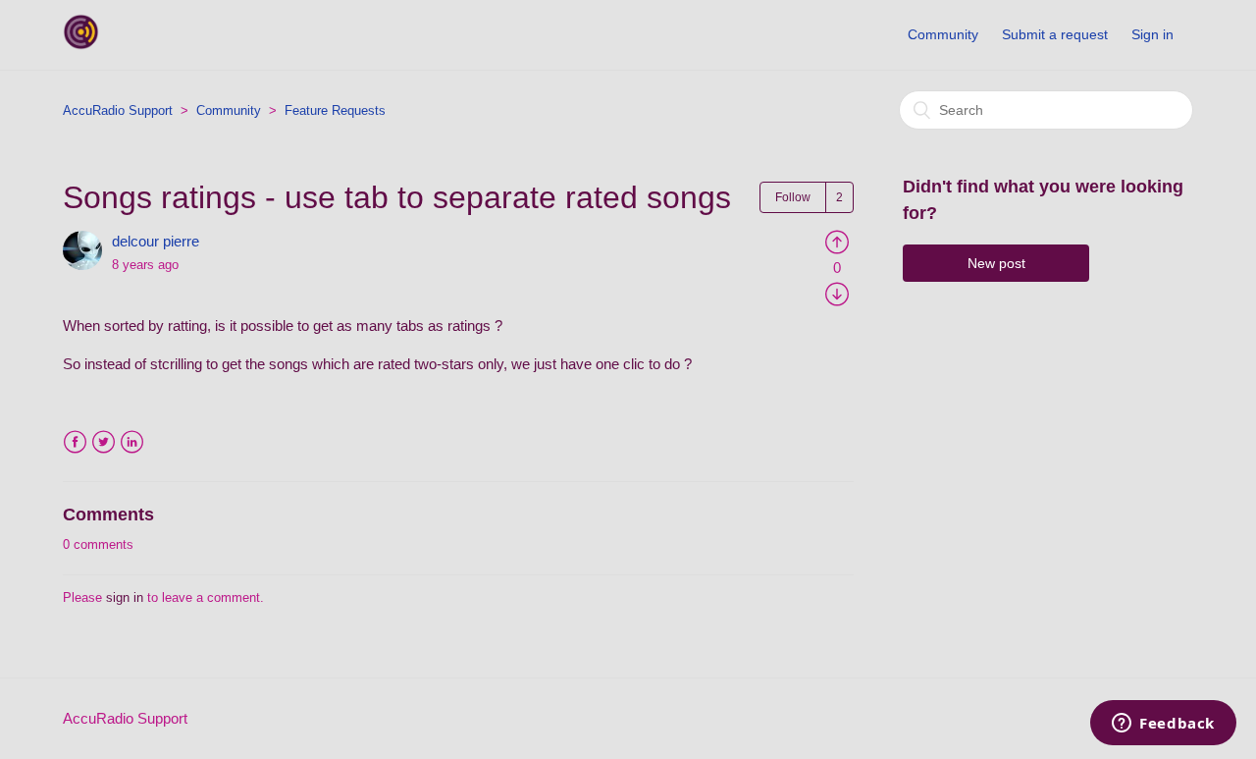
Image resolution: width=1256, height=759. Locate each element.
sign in (124, 597)
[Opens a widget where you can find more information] (1163, 724)
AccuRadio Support (118, 110)
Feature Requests (335, 110)
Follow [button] (793, 197)
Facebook (75, 442)
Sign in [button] (1152, 34)
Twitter (103, 442)
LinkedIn (132, 442)
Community (943, 34)
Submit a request (1055, 34)
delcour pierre (155, 241)
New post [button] (996, 263)
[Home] (81, 44)
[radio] (837, 241)
